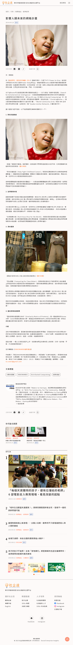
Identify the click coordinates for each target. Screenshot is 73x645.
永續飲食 (26, 558)
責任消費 (19, 542)
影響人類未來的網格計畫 (13, 440)
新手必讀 (25, 600)
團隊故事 (8, 600)
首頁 (7, 11)
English (8, 606)
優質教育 (19, 499)
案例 (16, 22)
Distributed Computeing (40, 374)
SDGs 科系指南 (42, 606)
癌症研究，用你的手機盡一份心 (36, 440)
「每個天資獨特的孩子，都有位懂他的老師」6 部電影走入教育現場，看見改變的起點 (37, 492)
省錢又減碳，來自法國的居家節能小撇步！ (26, 538)
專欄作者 (8, 603)
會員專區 (63, 3)
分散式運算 (10, 374)
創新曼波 (56, 374)
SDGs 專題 (25, 603)
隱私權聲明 (36, 639)
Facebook (60, 603)
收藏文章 (32, 69)
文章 (12, 11)
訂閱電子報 (58, 609)
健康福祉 (18, 11)
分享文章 (9, 69)
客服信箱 (57, 600)
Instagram (60, 606)
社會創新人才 (41, 603)
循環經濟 (26, 530)
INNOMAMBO (23, 374)
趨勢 (24, 499)
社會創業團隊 (41, 600)
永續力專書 (25, 606)
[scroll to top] (67, 639)
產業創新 (26, 11)
